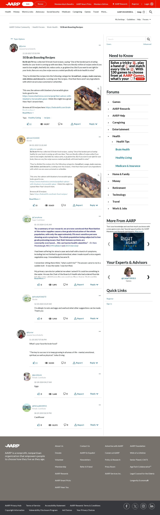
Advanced (147, 44)
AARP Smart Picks (83, 4)
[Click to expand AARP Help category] (109, 116)
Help (139, 19)
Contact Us (85, 446)
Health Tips (122, 141)
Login (146, 4)
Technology (119, 194)
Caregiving (118, 122)
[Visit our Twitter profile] (135, 506)
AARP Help (118, 115)
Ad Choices (67, 510)
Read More (27, 113)
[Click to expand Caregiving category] (109, 123)
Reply (92, 124)
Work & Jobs (119, 208)
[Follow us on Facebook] (127, 506)
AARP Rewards (121, 108)
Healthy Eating (34, 118)
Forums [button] (145, 19)
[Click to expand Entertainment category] (109, 130)
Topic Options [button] (19, 39)
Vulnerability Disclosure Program (43, 510)
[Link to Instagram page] (143, 506)
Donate (58, 453)
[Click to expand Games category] (109, 102)
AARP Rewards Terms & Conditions (85, 505)
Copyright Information (14, 510)
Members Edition (101, 4)
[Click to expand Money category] (109, 181)
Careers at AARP (112, 453)
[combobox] (129, 39)
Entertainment (120, 129)
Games (116, 101)
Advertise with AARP (114, 446)
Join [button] (27, 4)
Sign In (109, 304)
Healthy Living (124, 157)
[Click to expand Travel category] (109, 202)
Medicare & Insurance (128, 165)
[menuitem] (8, 13)
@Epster (33, 149)
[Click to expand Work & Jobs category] (109, 209)
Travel (116, 201)
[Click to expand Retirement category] (109, 188)
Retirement (119, 187)
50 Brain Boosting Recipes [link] (71, 27)
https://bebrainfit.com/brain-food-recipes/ (51, 194)
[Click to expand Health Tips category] (113, 142)
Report (77, 124)
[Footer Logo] (25, 446)
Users (109, 44)
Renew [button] (40, 4)
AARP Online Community (19, 27)
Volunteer (59, 459)
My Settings (120, 19)
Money (116, 180)
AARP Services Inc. (113, 473)
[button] (151, 12)
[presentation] (108, 243)
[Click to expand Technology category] (109, 195)
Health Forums (38, 27)
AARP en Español (125, 12)
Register (135, 4)
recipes (47, 118)
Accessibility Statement (55, 505)
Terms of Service (33, 505)
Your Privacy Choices (86, 510)
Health (116, 136)
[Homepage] (13, 4)
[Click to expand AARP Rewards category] (109, 109)
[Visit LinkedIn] (152, 506)
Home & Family (121, 174)
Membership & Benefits (64, 4)
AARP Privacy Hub (13, 505)
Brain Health (52, 27)
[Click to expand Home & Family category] (109, 174)
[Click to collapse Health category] (109, 136)
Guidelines (131, 19)
